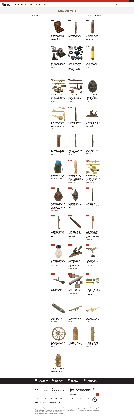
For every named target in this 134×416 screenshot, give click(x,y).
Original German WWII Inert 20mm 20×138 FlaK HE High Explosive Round (92, 150)
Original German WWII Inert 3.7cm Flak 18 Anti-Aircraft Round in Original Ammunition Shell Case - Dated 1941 (58, 37)
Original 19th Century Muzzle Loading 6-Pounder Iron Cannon (75, 290)
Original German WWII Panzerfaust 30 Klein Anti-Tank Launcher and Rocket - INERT (58, 291)
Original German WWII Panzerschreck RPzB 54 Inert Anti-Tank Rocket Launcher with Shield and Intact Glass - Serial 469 (58, 97)
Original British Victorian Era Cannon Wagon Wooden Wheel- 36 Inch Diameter (58, 343)
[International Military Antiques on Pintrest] (80, 398)
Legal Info (50, 398)
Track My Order (46, 392)
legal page (54, 411)
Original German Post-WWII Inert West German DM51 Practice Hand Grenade (57, 177)
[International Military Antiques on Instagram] (76, 398)
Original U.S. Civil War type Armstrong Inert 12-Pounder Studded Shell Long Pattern (92, 343)
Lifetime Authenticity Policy (57, 393)
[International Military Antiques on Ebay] (88, 398)
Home (32, 15)
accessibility (44, 402)
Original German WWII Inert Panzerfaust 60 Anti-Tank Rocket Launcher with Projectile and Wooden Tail (57, 124)
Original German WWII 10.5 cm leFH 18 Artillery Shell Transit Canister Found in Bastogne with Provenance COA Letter (58, 151)
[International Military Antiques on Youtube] (84, 398)
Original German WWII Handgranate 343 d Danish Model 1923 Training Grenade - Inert (75, 205)
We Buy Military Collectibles (57, 388)
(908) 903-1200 (57, 402)
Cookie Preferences (61, 398)
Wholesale (45, 388)
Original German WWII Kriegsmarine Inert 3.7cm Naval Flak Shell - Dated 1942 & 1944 (92, 205)
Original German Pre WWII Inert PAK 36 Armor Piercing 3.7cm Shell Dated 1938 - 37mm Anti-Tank (75, 151)
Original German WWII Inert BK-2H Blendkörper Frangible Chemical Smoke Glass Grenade (58, 262)
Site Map (46, 398)
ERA (31, 4)
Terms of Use (42, 398)
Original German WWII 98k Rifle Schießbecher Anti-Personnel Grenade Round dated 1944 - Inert (92, 63)
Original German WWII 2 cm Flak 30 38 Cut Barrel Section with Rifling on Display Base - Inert (58, 63)
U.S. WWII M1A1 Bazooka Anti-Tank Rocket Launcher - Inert (75, 318)
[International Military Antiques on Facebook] (69, 398)
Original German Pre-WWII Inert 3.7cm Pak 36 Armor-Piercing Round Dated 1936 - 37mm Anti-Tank (75, 124)
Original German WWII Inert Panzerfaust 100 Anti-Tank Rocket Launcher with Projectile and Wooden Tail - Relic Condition (75, 97)
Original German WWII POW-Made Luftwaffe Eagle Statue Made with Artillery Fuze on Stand (92, 262)
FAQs (44, 393)
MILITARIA (24, 4)
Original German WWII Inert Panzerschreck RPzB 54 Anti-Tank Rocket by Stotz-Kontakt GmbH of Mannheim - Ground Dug (58, 234)
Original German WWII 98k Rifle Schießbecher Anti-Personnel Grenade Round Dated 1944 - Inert (92, 37)
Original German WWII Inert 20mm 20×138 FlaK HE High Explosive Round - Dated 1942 (75, 37)
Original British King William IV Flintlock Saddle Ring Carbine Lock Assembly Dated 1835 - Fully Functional (93, 124)
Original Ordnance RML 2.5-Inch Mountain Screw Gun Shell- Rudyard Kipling (57, 370)
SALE (44, 4)
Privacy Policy (37, 398)
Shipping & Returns (56, 392)
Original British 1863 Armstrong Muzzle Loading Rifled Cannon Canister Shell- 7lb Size (75, 344)
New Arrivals (36, 15)
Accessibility (55, 398)
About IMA (45, 390)
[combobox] (98, 15)
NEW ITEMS (37, 4)
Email (70, 391)
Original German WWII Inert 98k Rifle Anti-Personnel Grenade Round (57, 318)
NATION (17, 4)
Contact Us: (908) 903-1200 (58, 390)
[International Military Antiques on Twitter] (73, 398)
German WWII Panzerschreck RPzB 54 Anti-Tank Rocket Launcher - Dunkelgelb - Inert (92, 318)
